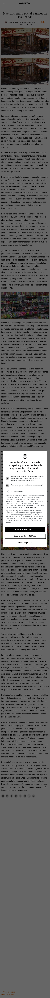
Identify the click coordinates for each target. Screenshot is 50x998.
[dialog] (25, 499)
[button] (25, 491)
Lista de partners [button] (31, 507)
